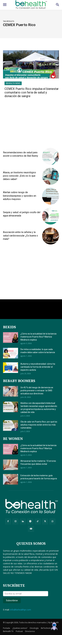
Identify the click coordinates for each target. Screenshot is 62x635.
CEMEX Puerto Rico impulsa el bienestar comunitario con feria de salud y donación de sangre (32, 92)
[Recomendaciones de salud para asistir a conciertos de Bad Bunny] (50, 156)
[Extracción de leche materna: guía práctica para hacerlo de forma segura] (10, 479)
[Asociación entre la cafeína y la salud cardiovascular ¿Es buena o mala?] (50, 236)
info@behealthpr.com (20, 609)
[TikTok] (38, 521)
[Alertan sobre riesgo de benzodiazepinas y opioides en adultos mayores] (50, 196)
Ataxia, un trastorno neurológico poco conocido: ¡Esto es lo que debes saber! (19, 176)
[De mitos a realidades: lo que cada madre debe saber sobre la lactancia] (10, 353)
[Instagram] (15, 521)
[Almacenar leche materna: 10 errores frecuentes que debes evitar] (10, 464)
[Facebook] (8, 521)
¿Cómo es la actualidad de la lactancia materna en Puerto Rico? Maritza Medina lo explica (38, 336)
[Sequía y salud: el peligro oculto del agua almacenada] (50, 216)
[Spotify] (30, 521)
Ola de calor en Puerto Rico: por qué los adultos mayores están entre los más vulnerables (38, 425)
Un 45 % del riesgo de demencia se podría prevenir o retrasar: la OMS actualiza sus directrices (36, 390)
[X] (45, 521)
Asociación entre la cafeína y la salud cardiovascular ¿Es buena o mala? (20, 235)
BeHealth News (13, 83)
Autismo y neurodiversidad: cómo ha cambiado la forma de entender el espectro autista (37, 367)
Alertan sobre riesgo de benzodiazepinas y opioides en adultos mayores (19, 196)
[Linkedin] (23, 521)
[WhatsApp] (52, 521)
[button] (54, 626)
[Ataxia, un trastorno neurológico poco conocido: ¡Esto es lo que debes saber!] (50, 176)
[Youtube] (31, 529)
